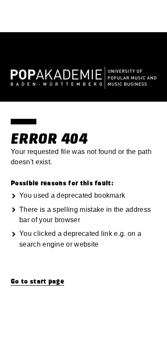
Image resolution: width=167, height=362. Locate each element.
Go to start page (37, 281)
